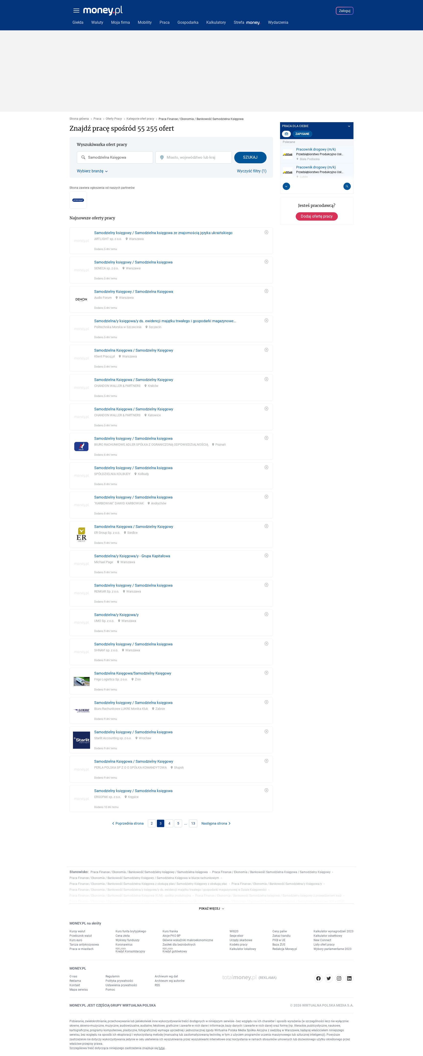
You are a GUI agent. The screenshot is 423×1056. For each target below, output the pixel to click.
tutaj (162, 1048)
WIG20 (234, 931)
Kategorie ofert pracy (140, 118)
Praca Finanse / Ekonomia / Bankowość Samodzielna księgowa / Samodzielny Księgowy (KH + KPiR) (278, 901)
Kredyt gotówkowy (175, 951)
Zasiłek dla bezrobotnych (179, 944)
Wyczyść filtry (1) (252, 171)
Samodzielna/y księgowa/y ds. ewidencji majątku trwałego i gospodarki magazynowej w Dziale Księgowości (165, 321)
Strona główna (79, 118)
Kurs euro (76, 940)
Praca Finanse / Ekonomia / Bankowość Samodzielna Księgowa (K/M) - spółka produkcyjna (130, 895)
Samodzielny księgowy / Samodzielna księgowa (133, 262)
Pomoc (110, 989)
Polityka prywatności (119, 981)
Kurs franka (170, 931)
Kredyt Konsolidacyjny (130, 951)
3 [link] (161, 823)
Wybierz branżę (90, 171)
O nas (73, 976)
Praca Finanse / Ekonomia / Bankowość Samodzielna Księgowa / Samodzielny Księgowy (271, 872)
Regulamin (113, 976)
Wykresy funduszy (128, 940)
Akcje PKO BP (172, 935)
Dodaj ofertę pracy (317, 216)
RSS (157, 985)
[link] (171, 240)
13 (193, 823)
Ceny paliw (279, 931)
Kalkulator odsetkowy (328, 935)
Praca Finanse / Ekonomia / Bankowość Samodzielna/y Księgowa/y (277, 884)
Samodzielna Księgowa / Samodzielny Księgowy (133, 350)
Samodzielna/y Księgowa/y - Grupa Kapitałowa (132, 556)
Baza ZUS (278, 944)
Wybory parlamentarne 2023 (333, 949)
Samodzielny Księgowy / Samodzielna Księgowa (133, 291)
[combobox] (115, 157)
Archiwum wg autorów (170, 981)
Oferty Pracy (114, 118)
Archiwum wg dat (166, 976)
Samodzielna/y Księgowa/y (116, 615)
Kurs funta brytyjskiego (131, 931)
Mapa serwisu (79, 989)
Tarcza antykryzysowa (84, 944)
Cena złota (123, 935)
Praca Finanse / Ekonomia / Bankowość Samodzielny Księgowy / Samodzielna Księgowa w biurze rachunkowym (144, 878)
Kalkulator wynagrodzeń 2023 (333, 931)
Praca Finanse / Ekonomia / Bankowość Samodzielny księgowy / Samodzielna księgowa (149, 872)
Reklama (75, 981)
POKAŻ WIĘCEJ (209, 908)
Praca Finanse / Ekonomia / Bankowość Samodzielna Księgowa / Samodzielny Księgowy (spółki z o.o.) (138, 901)
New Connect (322, 940)
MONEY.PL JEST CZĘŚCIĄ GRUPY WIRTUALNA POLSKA (113, 1005)
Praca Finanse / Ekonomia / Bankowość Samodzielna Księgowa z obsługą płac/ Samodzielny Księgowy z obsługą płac (148, 884)
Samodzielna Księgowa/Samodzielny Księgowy (132, 673)
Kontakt (75, 985)
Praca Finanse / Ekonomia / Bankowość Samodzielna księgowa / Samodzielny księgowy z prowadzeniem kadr (268, 895)
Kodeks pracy (238, 944)
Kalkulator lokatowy (243, 949)
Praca (97, 118)
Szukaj (250, 157)
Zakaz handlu (281, 935)
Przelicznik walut (81, 935)
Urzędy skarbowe (241, 940)
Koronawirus (124, 944)
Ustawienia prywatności (121, 985)
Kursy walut (77, 931)
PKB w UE (278, 940)
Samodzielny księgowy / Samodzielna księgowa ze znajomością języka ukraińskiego (163, 233)
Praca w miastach (82, 949)
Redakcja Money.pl (284, 949)
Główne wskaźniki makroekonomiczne (188, 940)
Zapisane (302, 134)
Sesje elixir (236, 935)
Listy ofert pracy (324, 944)
